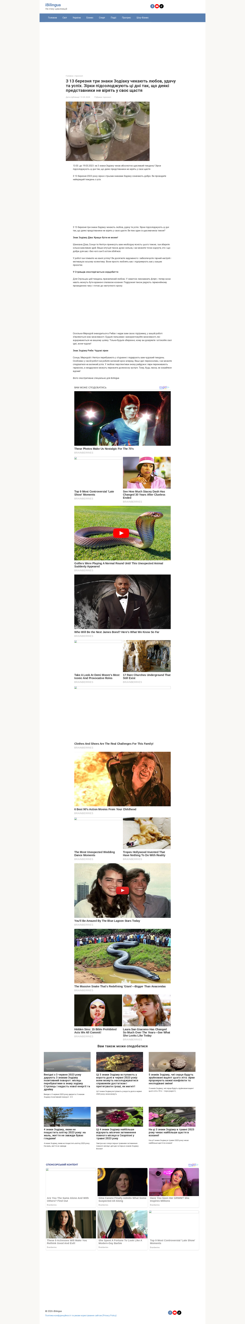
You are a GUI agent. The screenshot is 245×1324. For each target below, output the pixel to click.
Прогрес (126, 17)
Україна (77, 17)
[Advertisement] (122, 46)
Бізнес (89, 17)
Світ (65, 17)
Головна (52, 17)
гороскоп (107, 97)
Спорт (102, 17)
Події (113, 17)
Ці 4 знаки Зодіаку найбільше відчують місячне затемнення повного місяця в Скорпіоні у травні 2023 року (116, 1134)
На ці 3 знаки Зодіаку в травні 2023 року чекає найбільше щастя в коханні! (171, 1132)
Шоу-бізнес (143, 17)
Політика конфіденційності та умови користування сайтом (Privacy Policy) (81, 1315)
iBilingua (53, 5)
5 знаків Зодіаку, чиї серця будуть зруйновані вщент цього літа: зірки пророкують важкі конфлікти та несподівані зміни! (172, 1079)
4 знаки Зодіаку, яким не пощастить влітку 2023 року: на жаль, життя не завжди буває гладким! (65, 1134)
